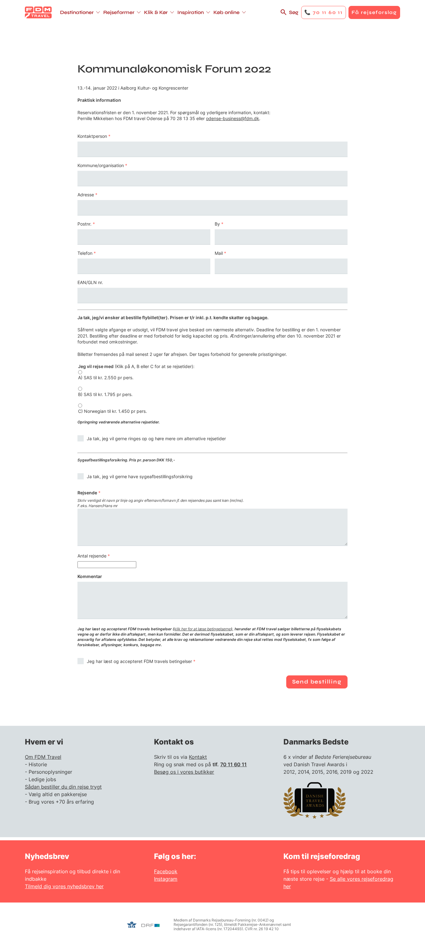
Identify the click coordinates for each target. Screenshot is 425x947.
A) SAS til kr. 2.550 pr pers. (105, 378)
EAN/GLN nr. (90, 282)
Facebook (165, 871)
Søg (293, 12)
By (217, 224)
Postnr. (84, 224)
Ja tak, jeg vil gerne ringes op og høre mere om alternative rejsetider (156, 438)
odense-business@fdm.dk (232, 118)
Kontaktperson (92, 136)
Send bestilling (317, 681)
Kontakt (198, 757)
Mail (219, 253)
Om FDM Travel (43, 757)
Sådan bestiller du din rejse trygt (63, 787)
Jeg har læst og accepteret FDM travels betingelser (139, 661)
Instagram (165, 879)
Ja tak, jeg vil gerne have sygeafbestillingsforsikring (140, 476)
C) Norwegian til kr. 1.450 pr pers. (112, 411)
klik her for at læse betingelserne (202, 629)
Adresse (85, 195)
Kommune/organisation (100, 165)
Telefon (84, 253)
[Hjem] (38, 12)
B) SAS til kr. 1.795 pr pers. (105, 394)
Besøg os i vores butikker (184, 772)
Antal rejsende (91, 556)
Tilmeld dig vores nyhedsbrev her (64, 886)
